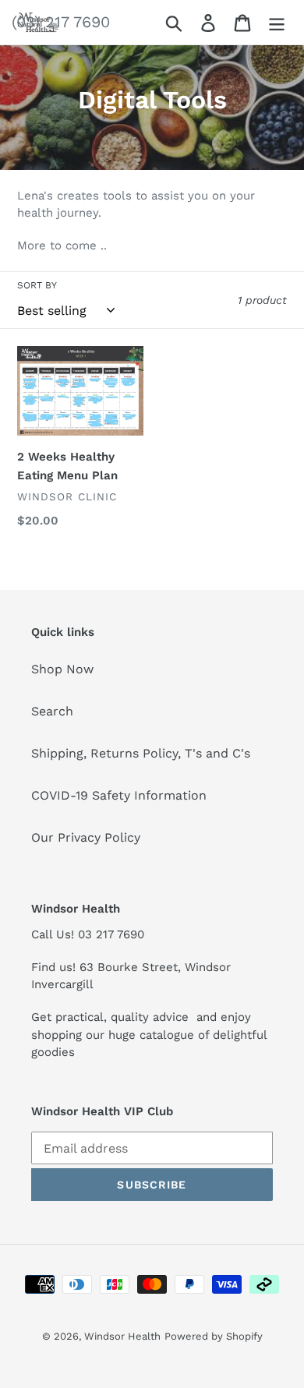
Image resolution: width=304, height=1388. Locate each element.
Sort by (37, 285)
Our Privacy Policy (85, 837)
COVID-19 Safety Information (119, 795)
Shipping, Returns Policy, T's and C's (140, 753)
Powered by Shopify (213, 1336)
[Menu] (277, 22)
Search (52, 711)
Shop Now (62, 669)
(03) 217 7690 (61, 21)
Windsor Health (122, 1336)
